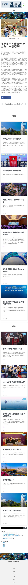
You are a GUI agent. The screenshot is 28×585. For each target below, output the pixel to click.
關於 (14, 568)
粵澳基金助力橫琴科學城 (12, 449)
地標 (4, 544)
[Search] (25, 528)
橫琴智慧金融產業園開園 (12, 171)
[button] (14, 10)
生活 (4, 545)
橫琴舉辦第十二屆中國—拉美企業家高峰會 (11, 535)
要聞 (4, 546)
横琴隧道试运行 (8, 480)
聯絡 (14, 582)
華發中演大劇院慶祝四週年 (12, 349)
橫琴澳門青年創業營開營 (12, 139)
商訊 (4, 542)
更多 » (4, 148)
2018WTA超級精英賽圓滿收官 (14, 382)
